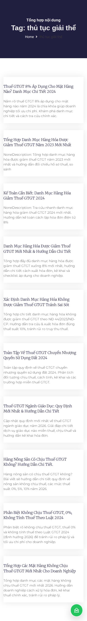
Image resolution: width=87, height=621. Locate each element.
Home (29, 37)
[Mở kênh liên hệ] (76, 610)
